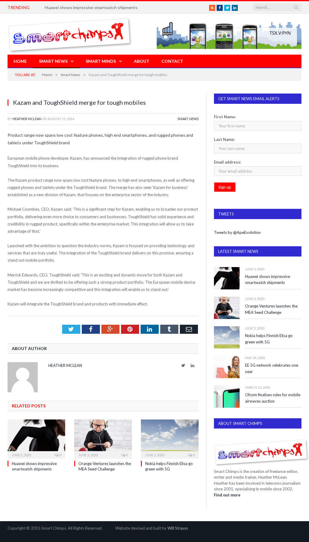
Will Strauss (177, 528)
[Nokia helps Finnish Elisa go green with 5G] (170, 438)
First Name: (225, 116)
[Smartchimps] (70, 34)
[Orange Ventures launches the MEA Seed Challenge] (103, 438)
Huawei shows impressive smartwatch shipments (91, 7)
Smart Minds (101, 61)
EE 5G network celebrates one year (271, 368)
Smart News (53, 61)
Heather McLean (27, 119)
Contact (172, 61)
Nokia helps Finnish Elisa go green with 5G (269, 338)
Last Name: (224, 139)
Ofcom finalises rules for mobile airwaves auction (272, 397)
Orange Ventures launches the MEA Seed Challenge (271, 309)
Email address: (227, 162)
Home (20, 61)
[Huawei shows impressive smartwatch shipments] (36, 438)
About (141, 61)
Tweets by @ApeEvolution (237, 232)
